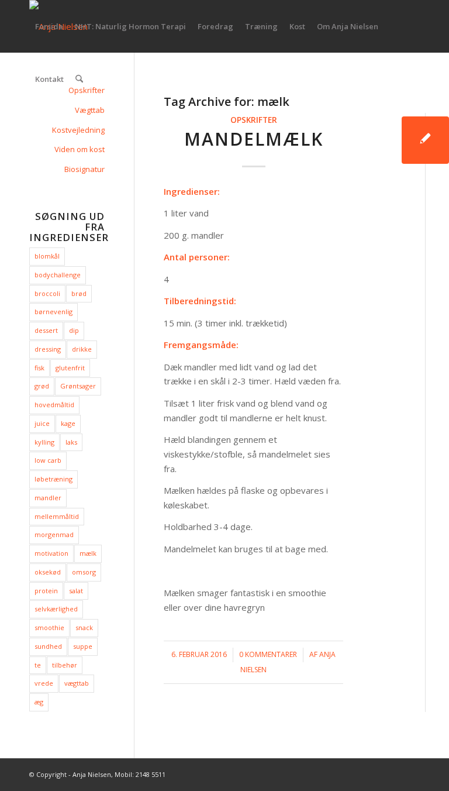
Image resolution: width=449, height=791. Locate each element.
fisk (39, 367)
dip (74, 330)
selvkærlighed (56, 608)
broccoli (47, 293)
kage (68, 423)
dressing (47, 349)
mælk (88, 553)
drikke (82, 349)
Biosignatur (84, 169)
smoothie (49, 627)
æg (38, 701)
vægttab (76, 683)
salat (76, 590)
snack (84, 627)
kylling (44, 442)
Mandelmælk (253, 139)
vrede (43, 683)
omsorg (84, 572)
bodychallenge (57, 274)
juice (42, 423)
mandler (47, 497)
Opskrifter (253, 120)
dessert (46, 330)
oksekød (47, 572)
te (37, 665)
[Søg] (79, 79)
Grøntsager (78, 385)
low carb (47, 460)
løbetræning (53, 478)
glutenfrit (70, 367)
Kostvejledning (78, 130)
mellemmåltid (56, 516)
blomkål (47, 256)
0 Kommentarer (268, 654)
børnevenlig (53, 311)
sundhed (48, 646)
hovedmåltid (54, 404)
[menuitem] (49, 26)
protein (46, 590)
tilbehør (64, 665)
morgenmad (54, 534)
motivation (51, 553)
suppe (82, 646)
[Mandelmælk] (425, 140)
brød (79, 293)
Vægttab (90, 110)
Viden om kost (79, 149)
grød (41, 385)
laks (71, 442)
